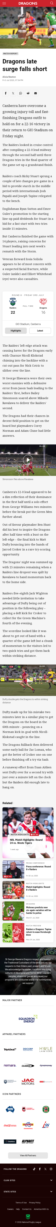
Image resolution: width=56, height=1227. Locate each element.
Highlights (16, 330)
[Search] (52, 3)
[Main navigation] (4, 3)
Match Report (10, 54)
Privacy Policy (34, 1202)
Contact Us (26, 1209)
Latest (40, 330)
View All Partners (28, 1155)
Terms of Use (21, 1202)
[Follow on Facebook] (40, 1169)
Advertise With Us (41, 1209)
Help (18, 1209)
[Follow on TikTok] (34, 1169)
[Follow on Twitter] (45, 1169)
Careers (10, 1209)
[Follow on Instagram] (51, 1169)
